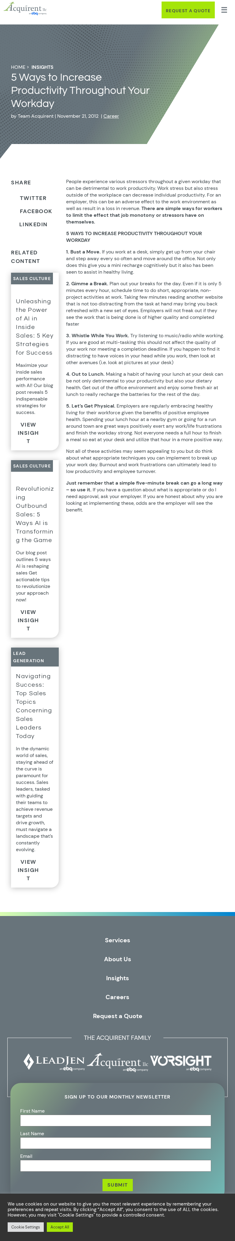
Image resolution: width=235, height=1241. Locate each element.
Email (26, 1156)
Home (18, 67)
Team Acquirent (36, 116)
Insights (43, 67)
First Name (32, 1111)
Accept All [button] (59, 1227)
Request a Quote (188, 10)
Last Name (32, 1133)
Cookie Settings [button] (25, 1227)
